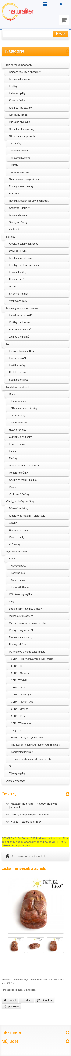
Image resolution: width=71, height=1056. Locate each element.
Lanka (12, 451)
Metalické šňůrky (18, 472)
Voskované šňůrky (19, 494)
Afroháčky (16, 143)
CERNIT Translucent (21, 723)
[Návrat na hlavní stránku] (7, 856)
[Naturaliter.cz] (18, 12)
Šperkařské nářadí (19, 379)
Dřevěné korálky (18, 250)
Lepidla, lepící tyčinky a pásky (26, 608)
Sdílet (27, 1000)
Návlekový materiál (17, 386)
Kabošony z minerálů (20, 315)
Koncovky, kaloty (18, 114)
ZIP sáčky (14, 544)
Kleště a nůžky (17, 365)
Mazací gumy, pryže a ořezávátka (27, 623)
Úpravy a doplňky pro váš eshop (30, 814)
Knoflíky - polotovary (20, 107)
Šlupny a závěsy (18, 222)
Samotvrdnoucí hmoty (22, 752)
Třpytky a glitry (17, 773)
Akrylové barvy (18, 566)
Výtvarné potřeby (16, 551)
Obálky (13, 522)
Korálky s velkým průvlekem (24, 265)
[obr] (16, 945)
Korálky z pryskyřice (20, 258)
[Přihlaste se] (60, 4)
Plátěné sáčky (17, 537)
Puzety (14, 165)
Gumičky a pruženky (20, 437)
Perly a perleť (16, 279)
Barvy (12, 558)
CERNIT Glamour (20, 673)
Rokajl (12, 286)
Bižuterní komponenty (19, 64)
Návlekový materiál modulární (25, 465)
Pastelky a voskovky (20, 637)
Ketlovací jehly (17, 93)
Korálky (10, 236)
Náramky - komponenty (22, 129)
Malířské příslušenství (21, 615)
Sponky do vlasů (18, 215)
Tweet (12, 1000)
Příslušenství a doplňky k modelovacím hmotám (35, 744)
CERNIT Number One (22, 702)
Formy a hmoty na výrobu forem (27, 737)
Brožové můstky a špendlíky (25, 71)
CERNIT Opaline (19, 709)
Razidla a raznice (18, 372)
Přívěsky (14, 193)
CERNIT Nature (19, 687)
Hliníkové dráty (18, 401)
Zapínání (14, 229)
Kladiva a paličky (18, 358)
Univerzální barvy (20, 587)
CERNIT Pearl (18, 716)
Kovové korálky (17, 272)
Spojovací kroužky (19, 207)
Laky (11, 601)
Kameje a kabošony (20, 79)
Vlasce (13, 487)
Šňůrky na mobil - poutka (23, 479)
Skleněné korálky (18, 293)
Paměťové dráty (19, 422)
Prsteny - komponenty (21, 186)
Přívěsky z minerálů (20, 329)
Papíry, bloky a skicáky (22, 630)
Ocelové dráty (18, 415)
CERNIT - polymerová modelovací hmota (32, 659)
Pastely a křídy (17, 644)
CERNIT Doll (17, 666)
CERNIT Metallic (19, 680)
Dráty (12, 394)
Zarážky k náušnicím (21, 172)
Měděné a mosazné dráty (24, 408)
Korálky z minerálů (19, 322)
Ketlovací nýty (17, 100)
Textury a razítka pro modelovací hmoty (31, 759)
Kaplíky (13, 86)
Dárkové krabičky (18, 508)
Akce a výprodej (15, 780)
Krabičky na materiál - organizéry (27, 515)
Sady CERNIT (18, 730)
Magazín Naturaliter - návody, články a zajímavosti (31, 805)
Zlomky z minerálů (19, 336)
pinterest (13, 1006)
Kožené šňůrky (17, 444)
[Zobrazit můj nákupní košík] (64, 20)
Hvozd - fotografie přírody (26, 821)
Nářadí (10, 343)
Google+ (46, 1000)
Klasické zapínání (20, 150)
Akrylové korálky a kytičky (23, 243)
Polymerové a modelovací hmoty (27, 651)
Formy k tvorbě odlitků (21, 351)
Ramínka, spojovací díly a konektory (29, 200)
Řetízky (13, 458)
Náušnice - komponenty (22, 136)
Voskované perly (18, 301)
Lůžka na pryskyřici (19, 122)
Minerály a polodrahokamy (22, 308)
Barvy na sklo (18, 573)
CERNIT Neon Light (21, 694)
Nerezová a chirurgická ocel (24, 179)
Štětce (12, 766)
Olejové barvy (18, 580)
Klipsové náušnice (20, 158)
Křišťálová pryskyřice (20, 594)
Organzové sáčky (18, 530)
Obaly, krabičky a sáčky (20, 501)
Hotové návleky (17, 429)
